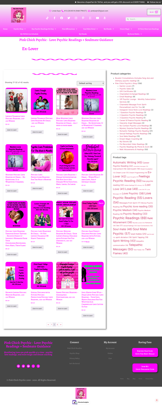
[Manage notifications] (157, 400)
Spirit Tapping (140, 237)
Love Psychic (133, 193)
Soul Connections (145, 226)
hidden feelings (130, 185)
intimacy (140, 185)
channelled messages (140, 166)
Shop (134, 379)
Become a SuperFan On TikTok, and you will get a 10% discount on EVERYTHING (101, 2)
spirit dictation (124, 237)
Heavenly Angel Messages (130, 123)
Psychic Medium (125, 210)
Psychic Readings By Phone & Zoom (135, 147)
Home (5, 29)
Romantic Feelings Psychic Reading (134, 131)
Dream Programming (138, 173)
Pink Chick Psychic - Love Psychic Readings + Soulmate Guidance (66, 39)
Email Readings (126, 96)
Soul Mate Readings (128, 136)
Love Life (142, 189)
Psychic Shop (18, 29)
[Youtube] (28, 366)
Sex (119, 226)
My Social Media (134, 34)
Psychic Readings (130, 218)
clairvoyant (133, 169)
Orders (110, 353)
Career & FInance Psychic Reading (134, 120)
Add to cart (12, 130)
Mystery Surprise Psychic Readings (134, 128)
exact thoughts (132, 177)
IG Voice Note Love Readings (148, 29)
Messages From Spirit (130, 203)
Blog (128, 379)
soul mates (138, 234)
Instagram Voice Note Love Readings (135, 110)
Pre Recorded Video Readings (132, 144)
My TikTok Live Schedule (29, 34)
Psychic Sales (125, 89)
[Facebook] (18, 366)
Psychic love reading (138, 206)
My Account (110, 348)
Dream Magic (125, 29)
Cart (110, 358)
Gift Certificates (126, 91)
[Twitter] (23, 366)
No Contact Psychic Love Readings (134, 126)
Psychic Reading (135, 213)
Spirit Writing (124, 240)
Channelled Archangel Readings (133, 94)
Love (131, 189)
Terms (140, 379)
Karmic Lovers (125, 86)
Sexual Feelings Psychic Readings (133, 133)
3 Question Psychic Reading (131, 118)
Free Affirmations (68, 29)
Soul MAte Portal (89, 29)
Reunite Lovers (139, 223)
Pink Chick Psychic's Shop (126, 83)
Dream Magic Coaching (129, 139)
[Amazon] (38, 366)
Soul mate (122, 229)
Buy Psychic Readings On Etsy (43, 29)
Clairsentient (119, 169)
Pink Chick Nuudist (74, 348)
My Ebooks (108, 29)
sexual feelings (130, 226)
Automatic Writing (127, 162)
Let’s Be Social (74, 363)
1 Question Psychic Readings (131, 112)
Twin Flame (139, 250)
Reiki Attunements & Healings (132, 149)
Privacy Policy (75, 358)
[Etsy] (33, 366)
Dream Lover (122, 173)
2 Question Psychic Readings (132, 115)
